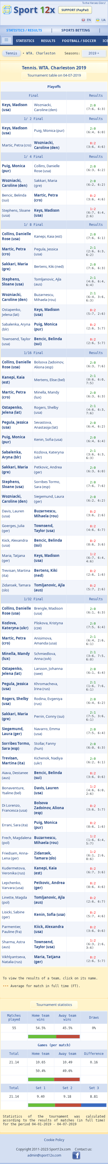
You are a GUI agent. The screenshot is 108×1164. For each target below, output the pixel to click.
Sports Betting (75, 30)
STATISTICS (25, 40)
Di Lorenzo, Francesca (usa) (14, 808)
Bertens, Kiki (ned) (49, 266)
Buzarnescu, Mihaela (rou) (45, 297)
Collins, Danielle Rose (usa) (47, 168)
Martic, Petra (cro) (16, 145)
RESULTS (48, 40)
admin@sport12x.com (44, 1155)
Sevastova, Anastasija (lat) (46, 425)
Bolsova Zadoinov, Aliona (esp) (49, 364)
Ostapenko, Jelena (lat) (11, 312)
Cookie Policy (54, 1139)
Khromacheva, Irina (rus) (46, 686)
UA (103, 20)
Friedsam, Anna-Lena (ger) (15, 856)
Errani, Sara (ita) (15, 824)
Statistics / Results (24, 30)
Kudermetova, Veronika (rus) (13, 870)
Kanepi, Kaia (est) (48, 236)
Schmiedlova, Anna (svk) (45, 656)
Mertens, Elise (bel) (49, 379)
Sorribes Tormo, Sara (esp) (47, 484)
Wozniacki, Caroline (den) (45, 107)
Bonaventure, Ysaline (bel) (13, 790)
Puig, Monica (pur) (49, 130)
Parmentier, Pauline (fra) (12, 929)
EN (88, 20)
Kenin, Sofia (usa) (48, 439)
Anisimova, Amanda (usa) (45, 641)
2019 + (94, 53)
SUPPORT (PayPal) (75, 10)
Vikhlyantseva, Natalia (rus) (14, 959)
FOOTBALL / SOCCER (79, 40)
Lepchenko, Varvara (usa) (13, 885)
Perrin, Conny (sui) (49, 716)
